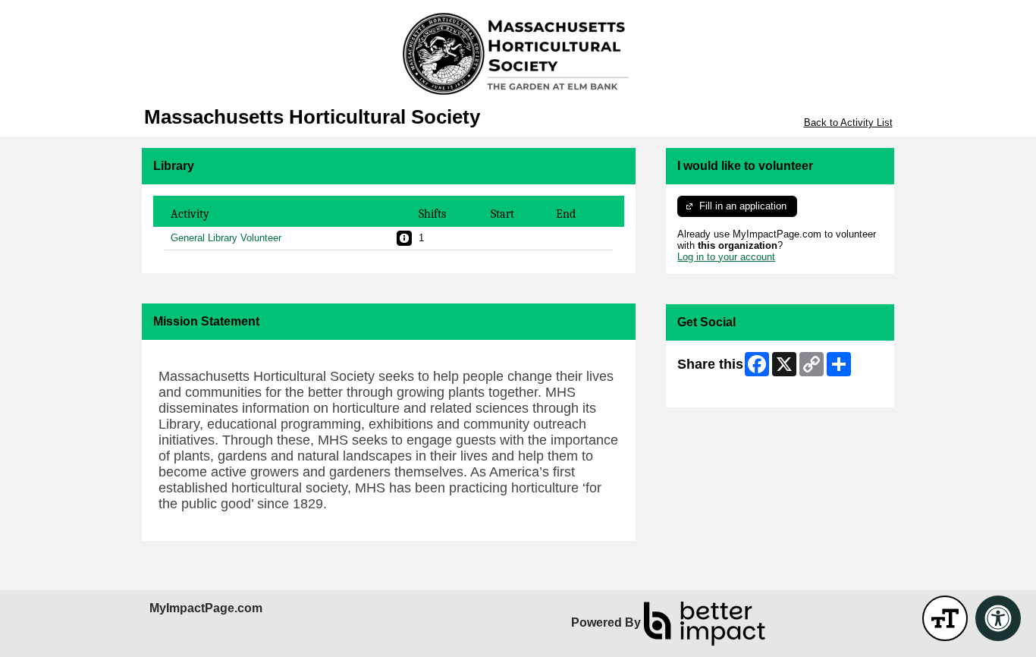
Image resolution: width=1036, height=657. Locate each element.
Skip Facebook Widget (727, 390)
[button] (404, 238)
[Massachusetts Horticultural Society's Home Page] (518, 53)
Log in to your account (726, 256)
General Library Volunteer (226, 238)
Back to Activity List (848, 122)
